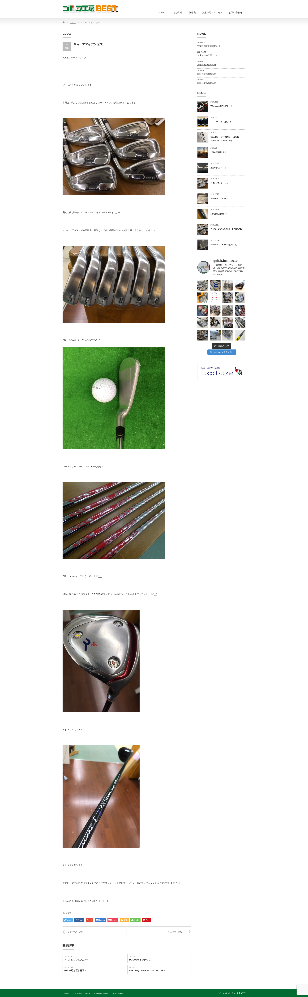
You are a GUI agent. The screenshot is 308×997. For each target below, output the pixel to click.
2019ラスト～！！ (219, 167)
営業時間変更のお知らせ (208, 46)
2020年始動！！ (218, 152)
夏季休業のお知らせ (206, 64)
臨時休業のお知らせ (206, 74)
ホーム (161, 12)
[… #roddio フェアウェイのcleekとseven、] (202, 310)
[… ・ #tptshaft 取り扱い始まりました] (240, 335)
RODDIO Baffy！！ (177, 932)
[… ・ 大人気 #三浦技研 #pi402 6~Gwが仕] (227, 335)
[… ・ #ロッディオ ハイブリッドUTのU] (227, 322)
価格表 (192, 12)
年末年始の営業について (208, 55)
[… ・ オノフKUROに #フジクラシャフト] (240, 322)
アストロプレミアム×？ (76, 959)
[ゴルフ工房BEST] (91, 8)
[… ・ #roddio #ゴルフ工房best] (240, 310)
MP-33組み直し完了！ (75, 970)
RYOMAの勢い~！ (219, 214)
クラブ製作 (177, 12)
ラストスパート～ (219, 183)
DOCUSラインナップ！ (141, 959)
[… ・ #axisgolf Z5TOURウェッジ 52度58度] (240, 285)
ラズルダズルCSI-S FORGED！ (227, 229)
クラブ (68, 913)
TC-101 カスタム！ (221, 121)
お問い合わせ (235, 12)
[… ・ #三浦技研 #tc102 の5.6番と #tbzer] (215, 310)
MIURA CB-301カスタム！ (224, 244)
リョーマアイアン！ (76, 932)
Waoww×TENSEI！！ (221, 106)
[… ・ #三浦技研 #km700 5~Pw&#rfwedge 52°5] (215, 335)
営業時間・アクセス (212, 12)
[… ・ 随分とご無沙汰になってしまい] (202, 335)
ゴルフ (82, 57)
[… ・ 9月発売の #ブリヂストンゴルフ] (202, 285)
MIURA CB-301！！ (221, 198)
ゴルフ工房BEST (238, 993)
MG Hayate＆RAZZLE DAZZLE (147, 970)
